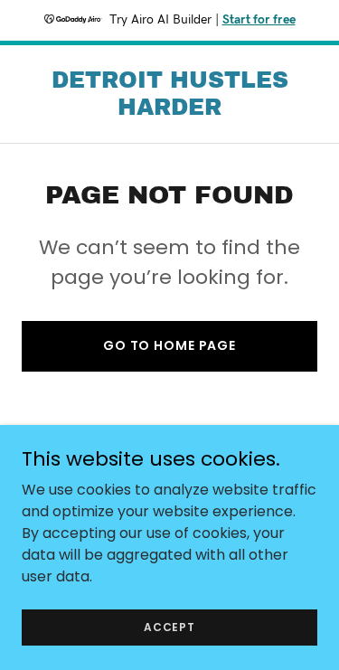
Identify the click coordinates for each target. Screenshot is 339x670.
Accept (169, 626)
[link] (169, 109)
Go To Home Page (169, 345)
